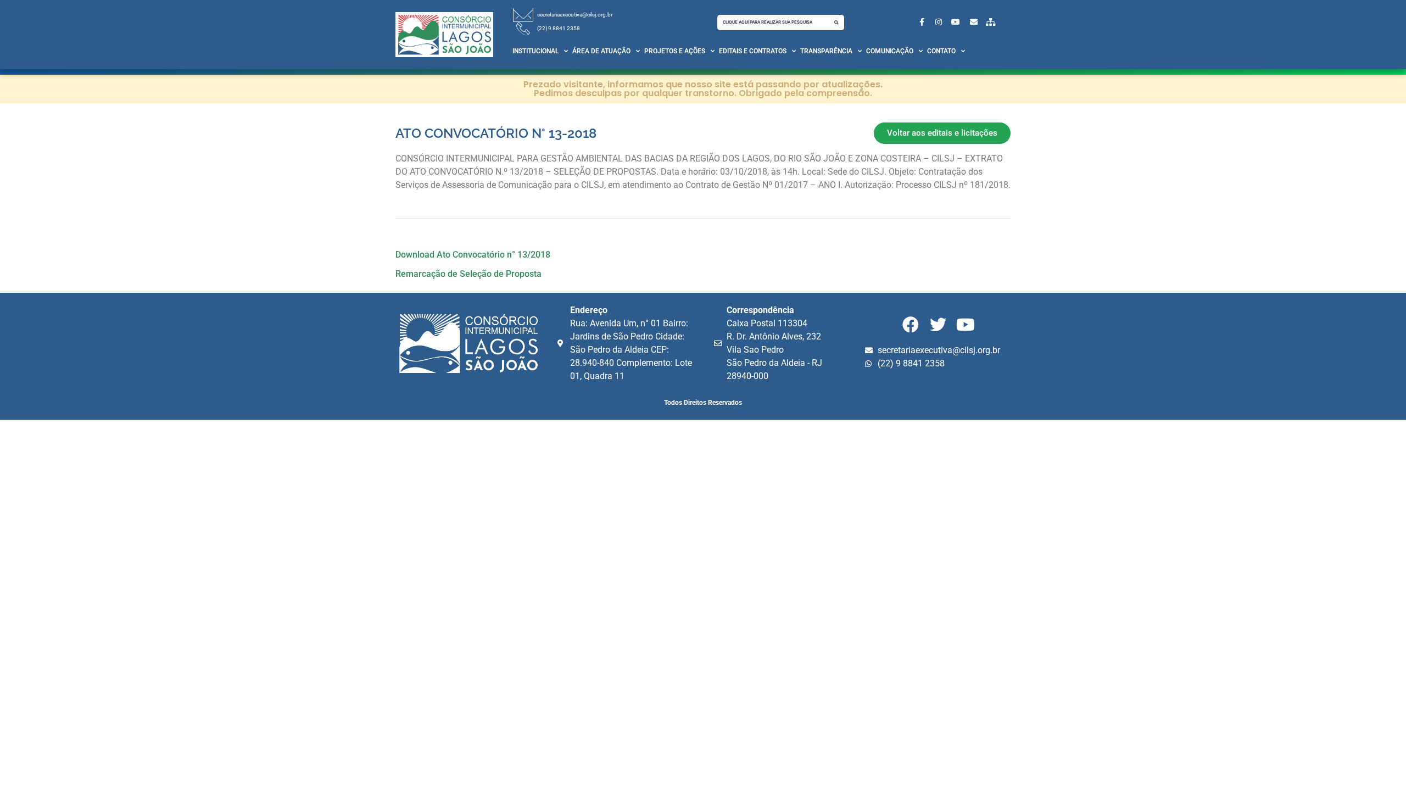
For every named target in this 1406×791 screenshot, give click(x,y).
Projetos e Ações (674, 51)
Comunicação (889, 51)
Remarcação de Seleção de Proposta (468, 274)
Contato (941, 51)
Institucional (535, 51)
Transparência (826, 51)
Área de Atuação (601, 51)
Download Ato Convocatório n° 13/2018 (472, 254)
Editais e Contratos (752, 51)
